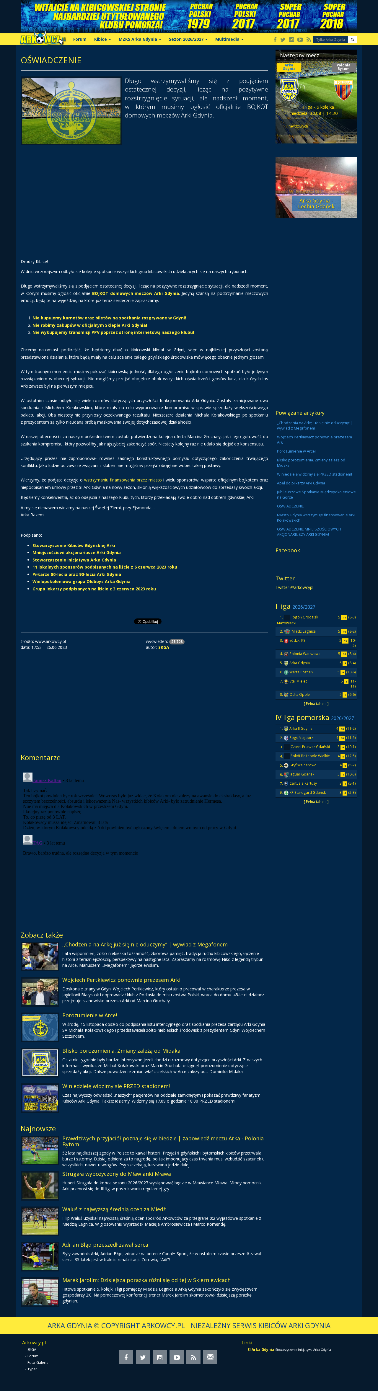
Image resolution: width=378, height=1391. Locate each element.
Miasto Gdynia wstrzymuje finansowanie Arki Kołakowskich (316, 517)
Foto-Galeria (37, 1362)
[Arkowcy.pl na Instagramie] (291, 40)
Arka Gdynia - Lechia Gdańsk (316, 203)
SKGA (31, 1349)
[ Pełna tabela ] (316, 703)
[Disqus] (144, 844)
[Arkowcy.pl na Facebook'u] (275, 40)
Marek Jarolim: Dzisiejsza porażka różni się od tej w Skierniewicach (146, 1280)
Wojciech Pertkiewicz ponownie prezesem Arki (121, 979)
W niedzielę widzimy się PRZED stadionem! (116, 1086)
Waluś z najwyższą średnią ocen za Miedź (114, 1209)
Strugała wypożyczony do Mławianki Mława (116, 1173)
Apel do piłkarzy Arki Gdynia (301, 483)
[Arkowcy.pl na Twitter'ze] (282, 40)
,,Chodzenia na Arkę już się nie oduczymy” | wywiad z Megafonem (145, 944)
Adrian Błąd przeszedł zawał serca (105, 1244)
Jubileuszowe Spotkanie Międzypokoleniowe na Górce (316, 494)
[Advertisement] (144, 204)
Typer (32, 1369)
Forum (80, 39)
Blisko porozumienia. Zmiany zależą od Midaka (121, 1050)
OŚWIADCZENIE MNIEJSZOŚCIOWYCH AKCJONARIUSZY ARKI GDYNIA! (309, 532)
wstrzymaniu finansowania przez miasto (123, 480)
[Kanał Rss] (309, 40)
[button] (352, 39)
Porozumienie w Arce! (89, 1015)
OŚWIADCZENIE (290, 506)
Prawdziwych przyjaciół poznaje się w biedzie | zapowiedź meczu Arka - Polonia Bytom (163, 1141)
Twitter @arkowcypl (294, 587)
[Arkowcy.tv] (300, 40)
